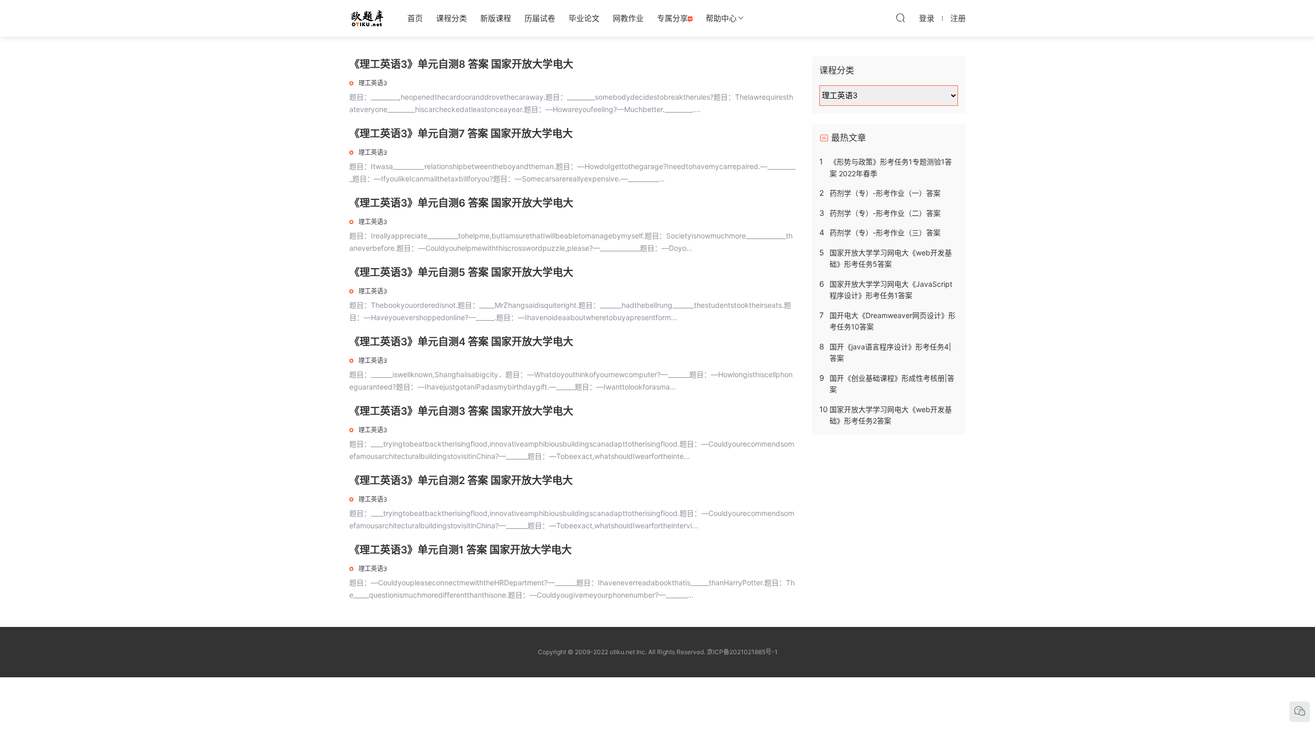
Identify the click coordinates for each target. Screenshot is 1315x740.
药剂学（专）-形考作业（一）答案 (885, 193)
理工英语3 (373, 83)
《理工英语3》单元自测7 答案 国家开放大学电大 (461, 133)
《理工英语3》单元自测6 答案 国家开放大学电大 (461, 203)
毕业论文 (584, 18)
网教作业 (628, 18)
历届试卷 (539, 18)
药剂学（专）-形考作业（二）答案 (885, 213)
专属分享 (672, 18)
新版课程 (495, 18)
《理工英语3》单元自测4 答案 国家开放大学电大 (461, 342)
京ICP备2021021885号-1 (742, 652)
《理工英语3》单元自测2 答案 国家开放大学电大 (461, 480)
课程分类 (451, 18)
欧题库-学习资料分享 (367, 18)
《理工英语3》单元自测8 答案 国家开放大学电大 (461, 64)
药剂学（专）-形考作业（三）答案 (885, 232)
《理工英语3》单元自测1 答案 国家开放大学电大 (460, 550)
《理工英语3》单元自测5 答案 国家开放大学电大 (461, 272)
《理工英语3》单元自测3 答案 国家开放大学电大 (461, 411)
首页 (415, 18)
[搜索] (900, 17)
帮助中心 (721, 18)
